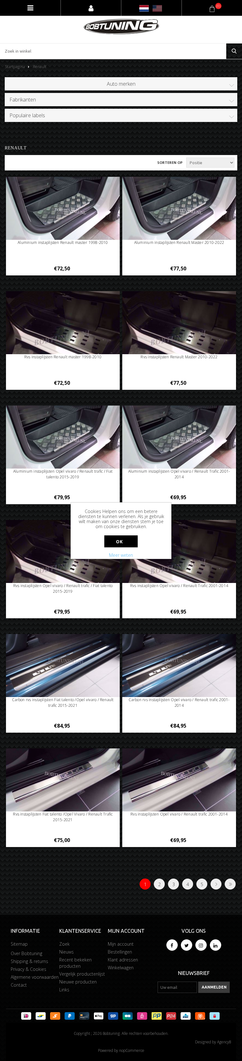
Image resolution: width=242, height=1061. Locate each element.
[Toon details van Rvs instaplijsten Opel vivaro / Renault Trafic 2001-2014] (179, 562)
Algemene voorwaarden (35, 977)
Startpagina (15, 66)
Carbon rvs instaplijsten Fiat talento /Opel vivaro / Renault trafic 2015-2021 (62, 702)
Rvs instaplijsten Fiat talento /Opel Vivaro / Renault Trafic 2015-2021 (62, 816)
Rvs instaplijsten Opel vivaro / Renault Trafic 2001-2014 (179, 585)
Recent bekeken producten (75, 963)
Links (64, 990)
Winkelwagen (121, 968)
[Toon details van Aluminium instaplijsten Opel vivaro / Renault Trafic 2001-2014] (179, 438)
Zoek (64, 944)
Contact (19, 985)
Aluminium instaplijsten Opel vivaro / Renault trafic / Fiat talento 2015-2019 (62, 474)
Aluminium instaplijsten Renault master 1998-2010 (63, 242)
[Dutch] (144, 8)
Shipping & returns (29, 961)
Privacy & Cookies (28, 969)
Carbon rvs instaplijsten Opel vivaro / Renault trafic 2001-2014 (179, 702)
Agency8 (224, 1042)
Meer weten (121, 555)
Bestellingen (120, 952)
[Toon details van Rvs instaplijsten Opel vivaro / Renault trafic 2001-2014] (179, 780)
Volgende (216, 884)
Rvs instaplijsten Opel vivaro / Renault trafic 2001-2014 (179, 814)
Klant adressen (123, 960)
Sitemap (19, 944)
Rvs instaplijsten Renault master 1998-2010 (62, 357)
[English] (157, 8)
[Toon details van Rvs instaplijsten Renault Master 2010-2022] (179, 334)
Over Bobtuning (26, 953)
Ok (119, 542)
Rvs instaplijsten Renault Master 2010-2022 (179, 357)
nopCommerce (131, 1050)
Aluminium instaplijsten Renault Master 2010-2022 (179, 242)
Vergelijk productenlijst (82, 974)
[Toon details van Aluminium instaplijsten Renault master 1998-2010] (63, 209)
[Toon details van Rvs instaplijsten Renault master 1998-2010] (63, 334)
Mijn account (121, 944)
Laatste (230, 884)
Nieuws (66, 952)
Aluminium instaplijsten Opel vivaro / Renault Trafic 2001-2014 (179, 474)
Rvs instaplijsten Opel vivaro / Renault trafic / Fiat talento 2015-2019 (63, 588)
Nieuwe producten (78, 982)
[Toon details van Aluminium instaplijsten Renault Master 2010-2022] (179, 209)
